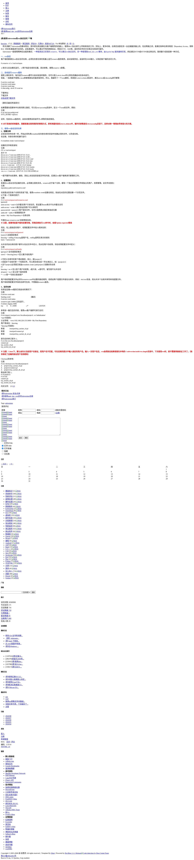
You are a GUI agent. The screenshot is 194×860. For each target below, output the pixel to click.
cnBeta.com (9, 761)
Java (7, 553)
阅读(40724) (49, 44)
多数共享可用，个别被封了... (16, 704)
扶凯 (7, 839)
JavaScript (9, 555)
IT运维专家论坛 (11, 792)
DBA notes (9, 797)
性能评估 (9, 496)
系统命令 (9, 494)
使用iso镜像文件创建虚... (15, 701)
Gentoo (8, 578)
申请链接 (4, 739)
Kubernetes (9, 509)
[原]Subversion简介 (8, 29)
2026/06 (8, 720)
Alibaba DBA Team (12, 810)
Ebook (7, 576)
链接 (2, 751)
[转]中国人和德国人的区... (15, 679)
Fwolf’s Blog (10, 814)
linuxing (4, 44)
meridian (8, 847)
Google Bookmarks (12, 766)
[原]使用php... (17, 661)
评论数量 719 (6, 610)
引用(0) (41, 44)
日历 (2, 459)
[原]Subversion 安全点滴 (10, 393)
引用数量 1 (5, 613)
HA (6, 513)
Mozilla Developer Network (15, 773)
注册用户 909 (6, 618)
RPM (7, 504)
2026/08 (8, 716)
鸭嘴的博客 (9, 829)
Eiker (53, 853)
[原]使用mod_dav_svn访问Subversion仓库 (17, 31)
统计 (2, 597)
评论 (13, 742)
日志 (8, 742)
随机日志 (4, 672)
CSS (7, 551)
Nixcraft (8, 808)
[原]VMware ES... (12, 687)
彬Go (7, 812)
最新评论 (4, 692)
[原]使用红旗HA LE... (13, 677)
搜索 (2, 587)
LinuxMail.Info (10, 806)
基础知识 (9, 491)
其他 (7, 568)
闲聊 (7, 574)
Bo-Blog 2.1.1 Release (73, 853)
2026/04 (8, 724)
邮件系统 (9, 518)
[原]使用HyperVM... (13, 682)
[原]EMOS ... (17, 667)
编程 (7, 541)
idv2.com (8, 801)
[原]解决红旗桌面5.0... (14, 685)
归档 (2, 711)
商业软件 (9, 531)
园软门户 (9, 759)
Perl (6, 557)
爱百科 (8, 824)
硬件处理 (9, 502)
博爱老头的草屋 (11, 832)
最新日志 (4, 630)
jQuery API (9, 780)
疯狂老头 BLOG (11, 804)
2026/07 (8, 718)
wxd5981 (8, 849)
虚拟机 (8, 515)
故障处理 (9, 499)
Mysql (7, 538)
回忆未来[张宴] (11, 795)
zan (6, 697)
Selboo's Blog (10, 834)
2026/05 (8, 722)
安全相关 (9, 523)
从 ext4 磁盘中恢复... (13, 644)
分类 (2, 486)
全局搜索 (4, 626)
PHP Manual (9, 775)
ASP (7, 545)
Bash (7, 547)
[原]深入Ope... (17, 664)
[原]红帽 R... (17, 656)
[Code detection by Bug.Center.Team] (95, 853)
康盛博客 (9, 842)
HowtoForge (9, 789)
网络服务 (17, 44)
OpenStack (9, 511)
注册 (2, 736)
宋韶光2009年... (18, 659)
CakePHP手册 (10, 778)
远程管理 (9, 521)
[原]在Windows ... (12, 646)
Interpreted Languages (13, 782)
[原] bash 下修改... (12, 641)
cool (6, 699)
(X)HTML (9, 563)
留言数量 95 (5, 616)
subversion (9, 403)
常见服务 (26, 44)
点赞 (7, 707)
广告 (2, 583)
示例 (7, 566)
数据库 (8, 534)
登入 (2, 734)
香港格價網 (9, 768)
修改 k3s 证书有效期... (14, 636)
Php (6, 559)
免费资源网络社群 (12, 787)
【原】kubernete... (12, 638)
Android (8, 543)
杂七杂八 (9, 571)
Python (7, 561)
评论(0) (34, 44)
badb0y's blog (10, 827)
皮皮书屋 (9, 845)
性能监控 (9, 526)
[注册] (57, 413)
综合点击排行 (5, 651)
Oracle (7, 536)
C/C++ (7, 549)
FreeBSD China (11, 799)
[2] (14, 386)
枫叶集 (8, 837)
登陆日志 (9, 764)
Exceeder (8, 822)
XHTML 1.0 (5, 747)
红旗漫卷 (9, 820)
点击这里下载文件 (8, 98)
